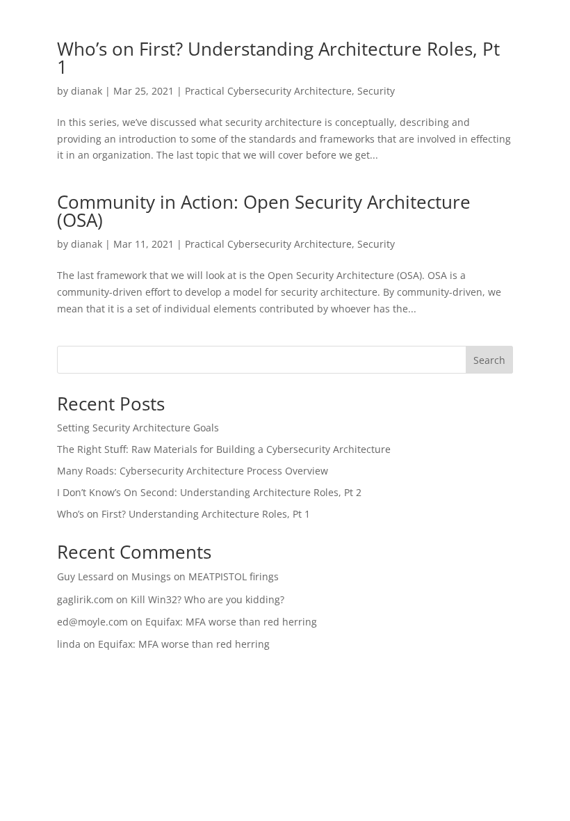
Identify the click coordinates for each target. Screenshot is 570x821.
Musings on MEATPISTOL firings (205, 576)
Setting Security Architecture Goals (138, 427)
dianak (86, 90)
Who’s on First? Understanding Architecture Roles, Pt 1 (278, 57)
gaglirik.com (85, 599)
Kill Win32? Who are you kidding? (207, 599)
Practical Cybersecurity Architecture (268, 90)
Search (489, 360)
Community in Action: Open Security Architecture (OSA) (264, 210)
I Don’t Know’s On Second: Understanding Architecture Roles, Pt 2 (209, 492)
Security (376, 90)
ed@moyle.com (92, 621)
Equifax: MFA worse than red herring (231, 621)
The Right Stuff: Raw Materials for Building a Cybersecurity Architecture (224, 449)
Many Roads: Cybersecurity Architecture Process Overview (192, 470)
